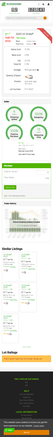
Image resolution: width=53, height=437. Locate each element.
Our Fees (26, 406)
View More (26, 347)
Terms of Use (27, 418)
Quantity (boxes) (10, 171)
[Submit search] (45, 18)
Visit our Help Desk (26, 394)
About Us (26, 397)
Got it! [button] (26, 432)
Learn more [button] (39, 426)
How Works (26, 400)
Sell (26, 385)
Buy (26, 382)
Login (18, 225)
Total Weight (9, 177)
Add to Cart (10, 187)
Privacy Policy (26, 415)
